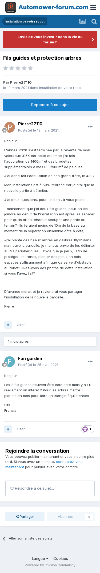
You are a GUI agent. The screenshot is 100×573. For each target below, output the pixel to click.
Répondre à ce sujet (50, 104)
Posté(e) (38, 130)
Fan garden (30, 358)
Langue (39, 558)
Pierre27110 (21, 82)
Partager (26, 516)
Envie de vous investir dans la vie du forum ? (50, 39)
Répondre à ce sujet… (34, 488)
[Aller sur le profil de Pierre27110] (9, 127)
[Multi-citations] (8, 325)
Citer (21, 325)
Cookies (60, 558)
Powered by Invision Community (50, 565)
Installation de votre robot (60, 87)
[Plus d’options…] (90, 127)
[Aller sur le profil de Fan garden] (9, 361)
